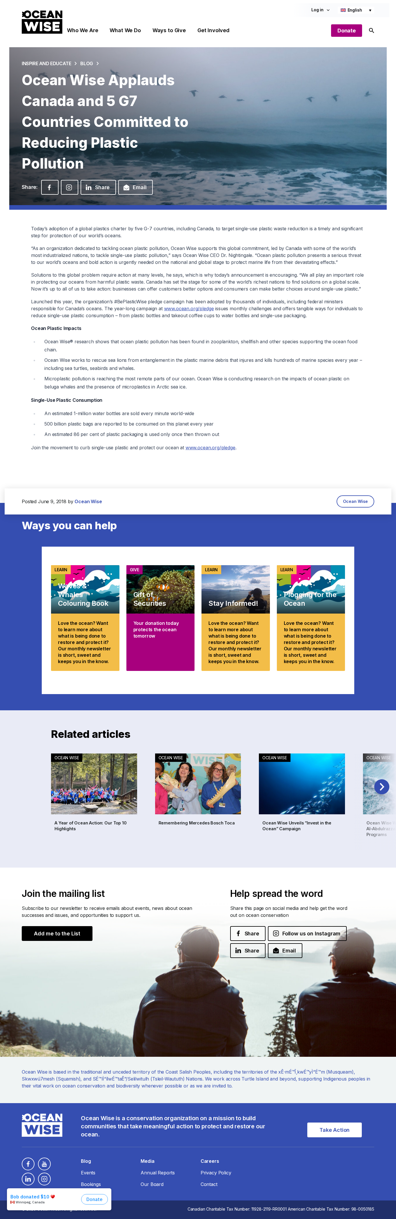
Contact (209, 1184)
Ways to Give (169, 30)
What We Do (125, 30)
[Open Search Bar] (371, 30)
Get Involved (213, 30)
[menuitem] (356, 10)
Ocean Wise (355, 501)
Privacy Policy (216, 1173)
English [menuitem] (355, 10)
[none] (356, 10)
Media (147, 1161)
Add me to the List (57, 933)
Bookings (91, 1184)
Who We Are (82, 30)
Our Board (152, 1184)
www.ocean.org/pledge (189, 308)
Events (88, 1173)
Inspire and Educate (46, 63)
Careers (210, 1161)
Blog (86, 63)
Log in (317, 9)
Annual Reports (158, 1173)
